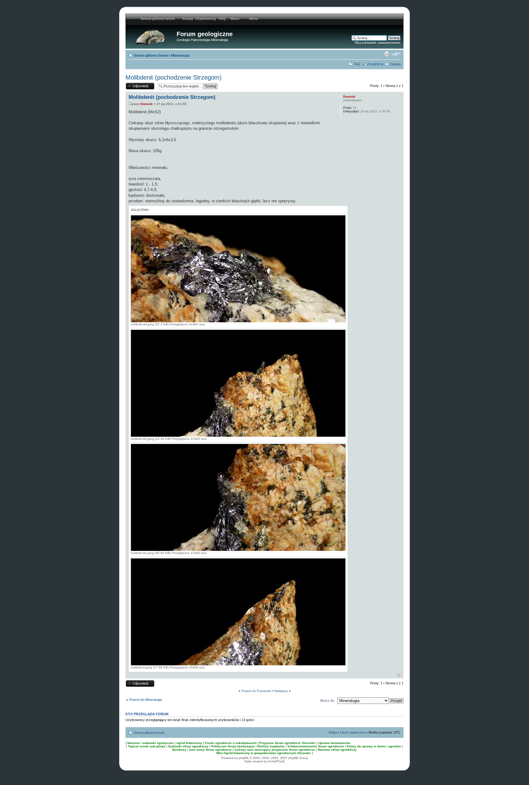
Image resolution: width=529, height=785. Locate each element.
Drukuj (386, 54)
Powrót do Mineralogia (145, 699)
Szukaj (187, 19)
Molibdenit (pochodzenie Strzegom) (174, 77)
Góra (398, 675)
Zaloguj (395, 64)
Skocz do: (327, 700)
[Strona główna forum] (152, 36)
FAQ (222, 19)
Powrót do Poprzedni (256, 691)
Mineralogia (180, 55)
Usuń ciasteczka (352, 732)
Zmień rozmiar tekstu (396, 54)
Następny (281, 691)
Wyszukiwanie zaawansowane (377, 42)
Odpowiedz (134, 84)
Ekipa (333, 732)
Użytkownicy (205, 19)
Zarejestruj (375, 64)
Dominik (147, 104)
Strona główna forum (151, 55)
